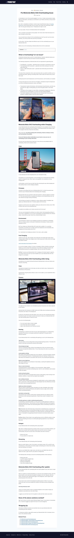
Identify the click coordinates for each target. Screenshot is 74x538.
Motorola (41, 10)
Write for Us (19, 534)
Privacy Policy (25, 534)
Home (32, 10)
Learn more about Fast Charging (25, 243)
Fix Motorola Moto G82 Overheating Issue (29, 524)
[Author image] (34, 15)
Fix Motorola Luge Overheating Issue (28, 519)
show (25, 49)
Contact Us (13, 534)
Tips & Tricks (58, 1)
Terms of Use (31, 534)
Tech (54, 1)
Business (50, 1)
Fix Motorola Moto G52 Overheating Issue (29, 521)
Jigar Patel (38, 15)
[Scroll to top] (71, 533)
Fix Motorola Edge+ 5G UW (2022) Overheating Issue (31, 520)
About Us (8, 534)
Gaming (63, 1)
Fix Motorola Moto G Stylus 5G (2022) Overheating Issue (32, 523)
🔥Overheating (36, 10)
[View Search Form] (67, 2)
